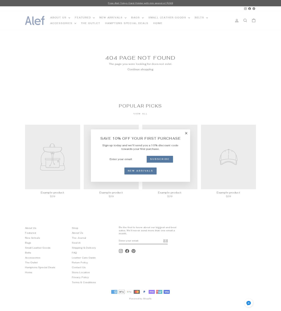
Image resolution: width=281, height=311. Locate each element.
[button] (248, 303)
